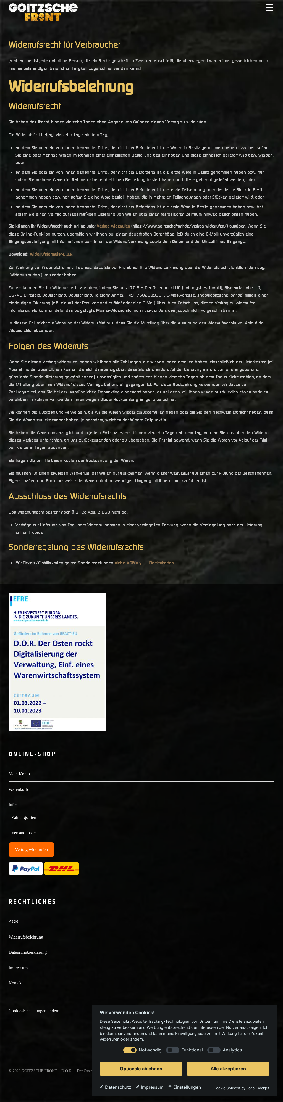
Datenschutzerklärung (28, 952)
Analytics (232, 1050)
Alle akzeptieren (228, 1068)
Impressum (18, 967)
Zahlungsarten (23, 817)
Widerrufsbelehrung (26, 937)
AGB (13, 921)
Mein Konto (19, 773)
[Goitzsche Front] (43, 19)
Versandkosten (24, 832)
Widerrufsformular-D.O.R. (51, 254)
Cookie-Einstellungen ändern (34, 1010)
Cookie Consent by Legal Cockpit (241, 1088)
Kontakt (16, 983)
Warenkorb (18, 789)
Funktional (192, 1050)
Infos (13, 804)
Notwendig (150, 1050)
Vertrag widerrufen (113, 226)
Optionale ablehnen (141, 1068)
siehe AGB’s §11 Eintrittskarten (144, 562)
